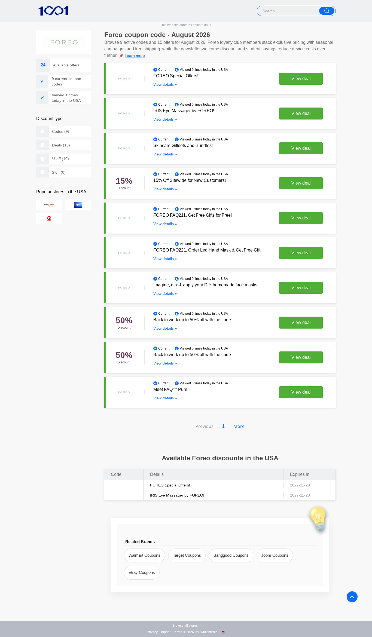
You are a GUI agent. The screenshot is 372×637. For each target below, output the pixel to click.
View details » (165, 84)
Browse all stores (185, 625)
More (239, 426)
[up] (352, 596)
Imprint (165, 632)
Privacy (152, 632)
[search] (326, 11)
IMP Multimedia (206, 632)
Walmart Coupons (144, 555)
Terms (177, 632)
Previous (205, 426)
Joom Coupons (274, 555)
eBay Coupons (142, 572)
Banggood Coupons (231, 555)
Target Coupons (187, 555)
